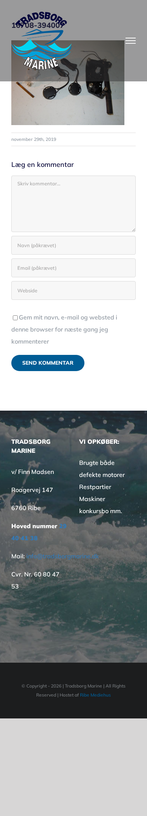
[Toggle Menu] (130, 41)
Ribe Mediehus (95, 695)
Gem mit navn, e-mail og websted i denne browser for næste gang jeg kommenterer (64, 329)
